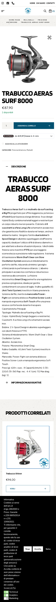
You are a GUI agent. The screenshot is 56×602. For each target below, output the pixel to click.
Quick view (46, 434)
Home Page (14, 20)
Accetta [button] (37, 549)
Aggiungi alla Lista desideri (16, 144)
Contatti (50, 3)
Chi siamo (41, 3)
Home (33, 3)
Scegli (12, 489)
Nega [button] (27, 549)
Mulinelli (29, 20)
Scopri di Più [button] (10, 588)
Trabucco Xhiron (14, 473)
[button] (6, 592)
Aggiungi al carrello (27, 126)
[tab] (28, 166)
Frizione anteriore (19, 150)
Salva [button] (48, 549)
